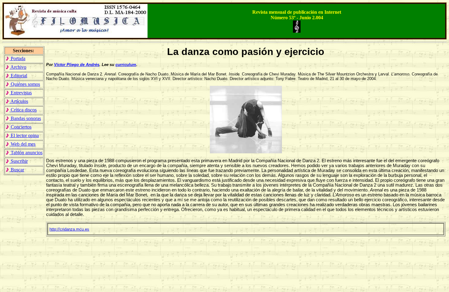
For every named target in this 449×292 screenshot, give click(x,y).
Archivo (17, 67)
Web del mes (22, 144)
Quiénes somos (24, 84)
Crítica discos (23, 109)
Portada (17, 58)
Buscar (16, 169)
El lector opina (24, 135)
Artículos (18, 101)
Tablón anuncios (25, 152)
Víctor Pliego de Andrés (76, 64)
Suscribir (18, 161)
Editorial (18, 75)
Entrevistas (20, 92)
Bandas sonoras (25, 118)
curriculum (125, 64)
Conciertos (20, 127)
